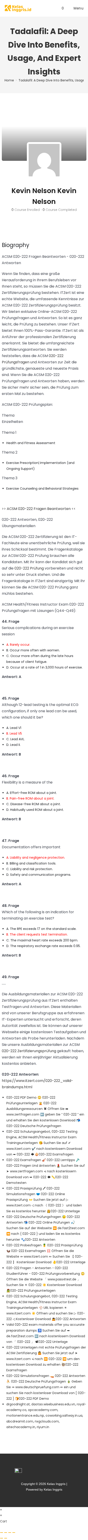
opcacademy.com (43, 1410)
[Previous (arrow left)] (1, 1538)
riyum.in (43, 1427)
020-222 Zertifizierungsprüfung (29, 1051)
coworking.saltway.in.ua (64, 1415)
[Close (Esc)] (13, 1532)
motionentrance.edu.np (25, 1415)
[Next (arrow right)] (5, 1538)
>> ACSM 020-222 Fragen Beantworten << (39, 508)
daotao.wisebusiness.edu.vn (53, 1404)
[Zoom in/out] (1, 1532)
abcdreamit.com (19, 1421)
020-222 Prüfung (29, 568)
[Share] (9, 1532)
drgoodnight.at (18, 1404)
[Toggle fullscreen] (5, 1532)
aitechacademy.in (20, 1427)
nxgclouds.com (47, 1421)
